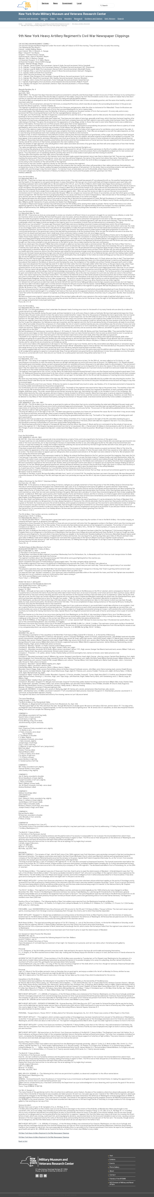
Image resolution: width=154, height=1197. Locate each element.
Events (112, 1163)
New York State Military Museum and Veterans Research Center (62, 14)
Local (79, 3)
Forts (59, 19)
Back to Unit (23, 1141)
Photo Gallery (114, 1167)
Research (78, 19)
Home (20, 24)
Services (45, 3)
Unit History (110, 19)
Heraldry (68, 19)
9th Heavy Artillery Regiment (81, 24)
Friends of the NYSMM (118, 1179)
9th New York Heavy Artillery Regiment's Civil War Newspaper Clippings (44, 1133)
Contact (113, 1175)
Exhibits (44, 19)
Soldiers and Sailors (93, 19)
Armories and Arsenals (28, 19)
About (112, 1171)
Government (67, 3)
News (55, 3)
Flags (52, 19)
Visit (111, 1156)
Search (121, 19)
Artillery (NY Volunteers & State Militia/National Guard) (52, 24)
